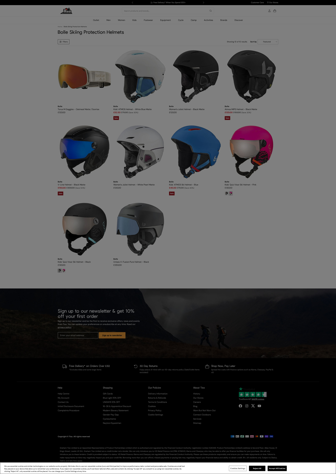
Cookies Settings (237, 468)
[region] (168, 468)
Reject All (257, 468)
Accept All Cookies (277, 468)
